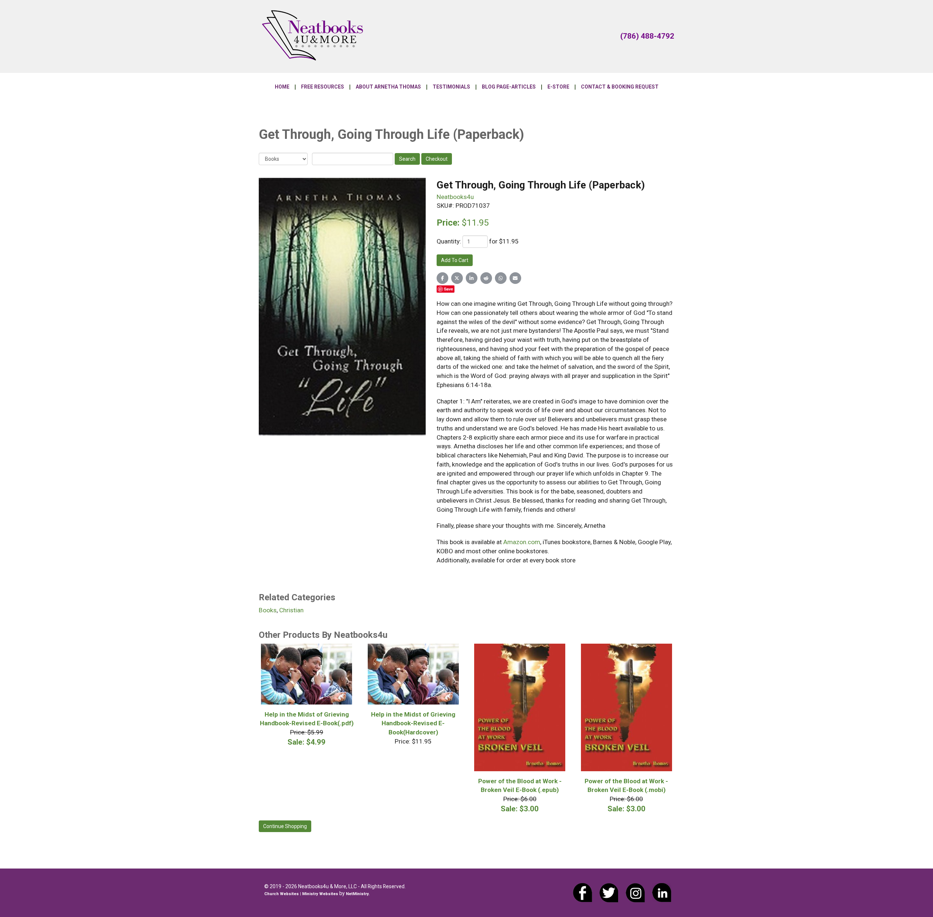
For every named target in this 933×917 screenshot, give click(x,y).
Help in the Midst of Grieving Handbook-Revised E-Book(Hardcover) (413, 723)
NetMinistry (357, 893)
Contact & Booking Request (620, 87)
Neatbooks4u (455, 196)
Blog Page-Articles (509, 87)
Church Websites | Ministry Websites (301, 893)
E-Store (558, 87)
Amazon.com (521, 542)
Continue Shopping (285, 826)
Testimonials (451, 87)
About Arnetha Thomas (388, 87)
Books (268, 610)
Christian (291, 610)
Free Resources (322, 87)
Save (448, 289)
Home (282, 87)
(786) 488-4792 (647, 36)
